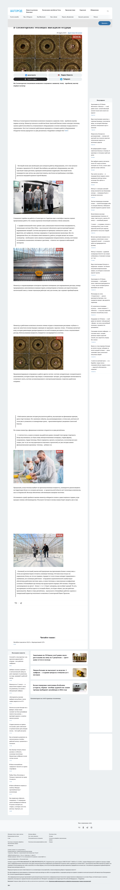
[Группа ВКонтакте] (30, 75)
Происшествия (70, 10)
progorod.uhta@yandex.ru (14, 859)
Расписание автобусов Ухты (51, 10)
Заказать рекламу (83, 17)
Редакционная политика (13, 836)
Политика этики (52, 834)
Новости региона (32, 10)
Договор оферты (32, 834)
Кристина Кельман (75, 33)
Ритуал (96, 17)
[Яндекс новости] (65, 75)
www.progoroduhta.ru (20, 849)
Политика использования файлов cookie (37, 842)
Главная (51, 842)
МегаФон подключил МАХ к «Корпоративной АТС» (29, 643)
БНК (66, 131)
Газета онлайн (14, 17)
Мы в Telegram (27, 17)
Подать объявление (68, 17)
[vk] (16, 603)
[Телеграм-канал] (65, 79)
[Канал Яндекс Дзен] (30, 79)
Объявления (95, 10)
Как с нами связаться (33, 836)
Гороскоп (83, 10)
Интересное (10, 845)
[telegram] (21, 603)
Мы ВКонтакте (41, 17)
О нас (9, 838)
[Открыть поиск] (107, 11)
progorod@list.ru (42, 856)
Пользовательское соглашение (35, 838)
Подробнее (81, 878)
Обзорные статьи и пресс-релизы (15, 834)
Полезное (29, 12)
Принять (104, 23)
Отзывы (51, 836)
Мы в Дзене (53, 17)
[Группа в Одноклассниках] (83, 827)
